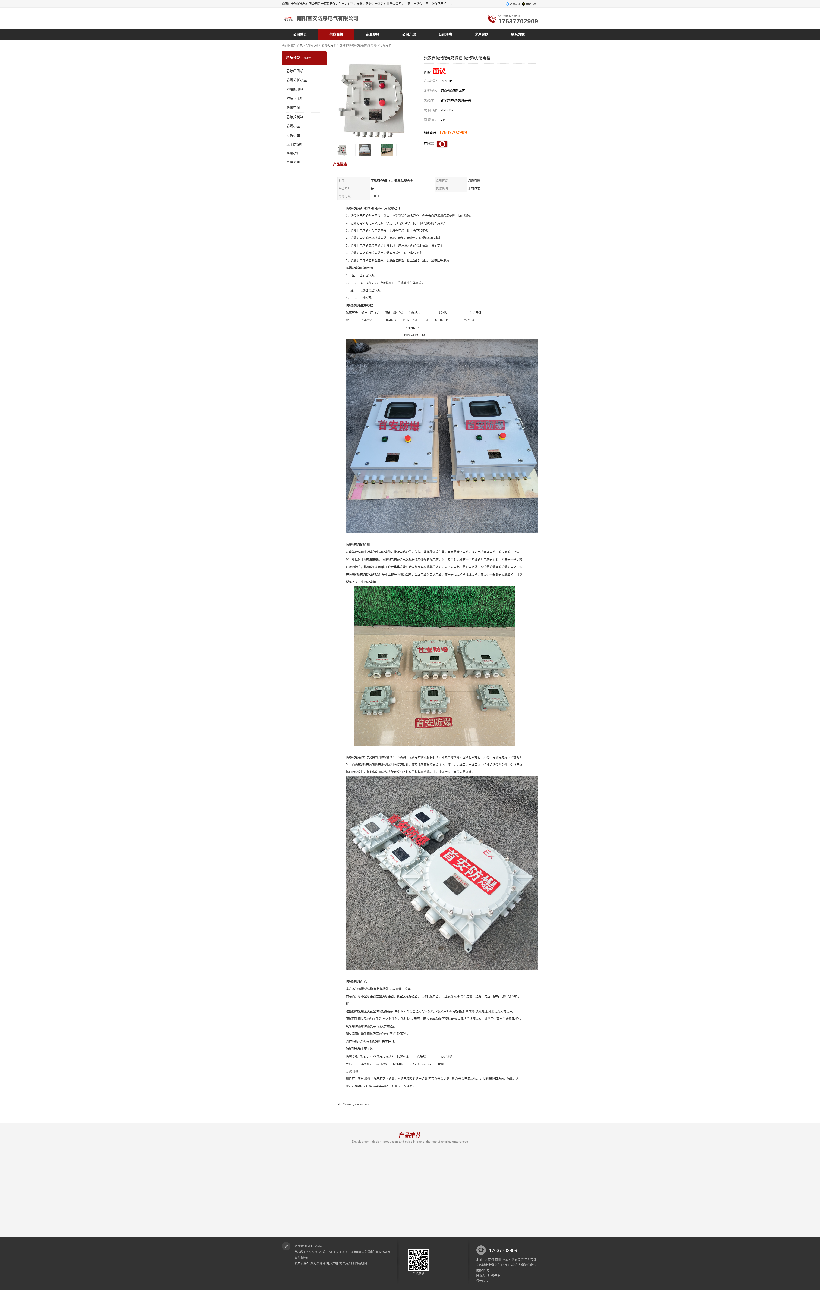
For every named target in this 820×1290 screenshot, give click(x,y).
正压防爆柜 (294, 144)
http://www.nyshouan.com (353, 1104)
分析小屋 (293, 135)
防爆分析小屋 (296, 80)
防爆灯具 (293, 154)
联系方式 (518, 34)
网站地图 (361, 1263)
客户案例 (481, 34)
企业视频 (372, 34)
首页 (300, 45)
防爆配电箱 (329, 45)
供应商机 (336, 34)
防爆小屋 (293, 126)
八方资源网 (317, 1263)
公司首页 (300, 34)
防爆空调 (293, 108)
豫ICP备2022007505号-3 (338, 1251)
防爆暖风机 (294, 71)
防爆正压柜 (294, 98)
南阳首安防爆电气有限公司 (370, 1251)
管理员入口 (346, 1263)
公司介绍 (409, 34)
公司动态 (445, 34)
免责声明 (332, 1263)
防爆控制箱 (294, 117)
